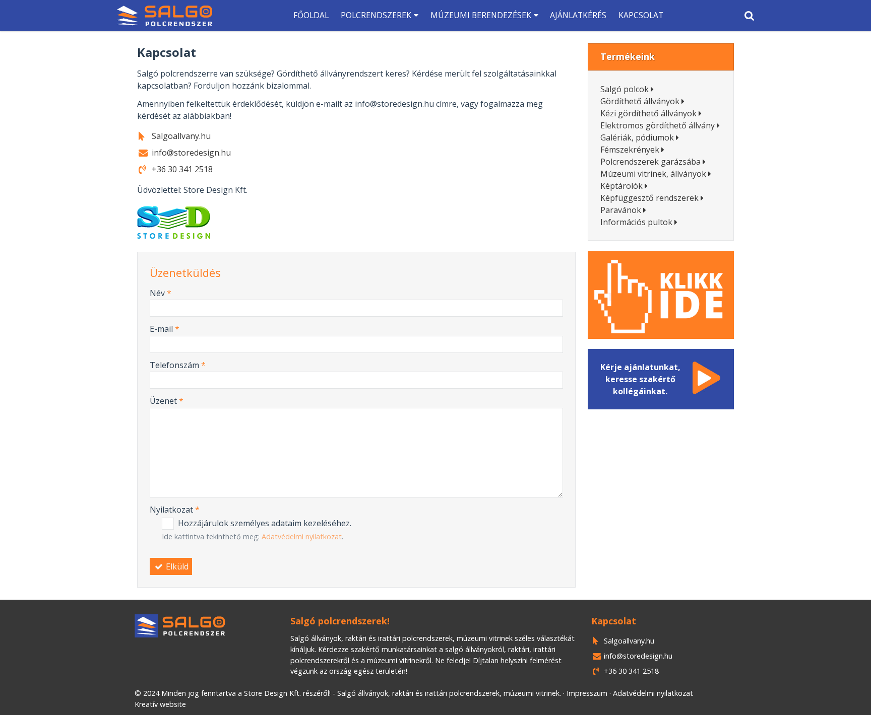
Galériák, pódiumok (637, 137)
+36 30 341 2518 (631, 671)
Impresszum (587, 693)
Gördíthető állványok (639, 101)
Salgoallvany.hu (629, 641)
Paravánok (620, 210)
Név (160, 293)
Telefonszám (178, 365)
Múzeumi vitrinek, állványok (653, 173)
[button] (749, 15)
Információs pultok (636, 222)
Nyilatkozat (175, 509)
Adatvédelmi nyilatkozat (302, 536)
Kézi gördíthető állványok (648, 113)
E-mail (164, 328)
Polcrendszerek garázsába (650, 161)
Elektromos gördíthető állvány (657, 125)
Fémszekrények (629, 149)
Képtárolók (621, 185)
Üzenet (166, 400)
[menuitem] (164, 15)
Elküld (176, 566)
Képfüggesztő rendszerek (649, 197)
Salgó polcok (624, 89)
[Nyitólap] (164, 15)
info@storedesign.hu (638, 656)
